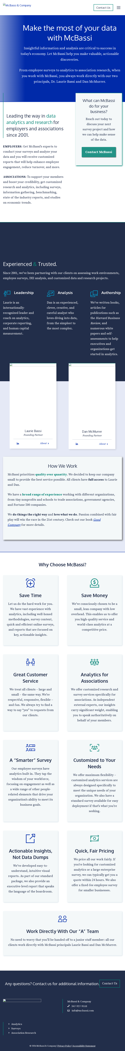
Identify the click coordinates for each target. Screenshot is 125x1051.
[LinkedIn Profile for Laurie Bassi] (18, 443)
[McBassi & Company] (19, 8)
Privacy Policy (64, 1046)
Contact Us (103, 7)
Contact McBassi (98, 152)
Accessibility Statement (84, 1046)
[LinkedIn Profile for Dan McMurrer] (77, 444)
